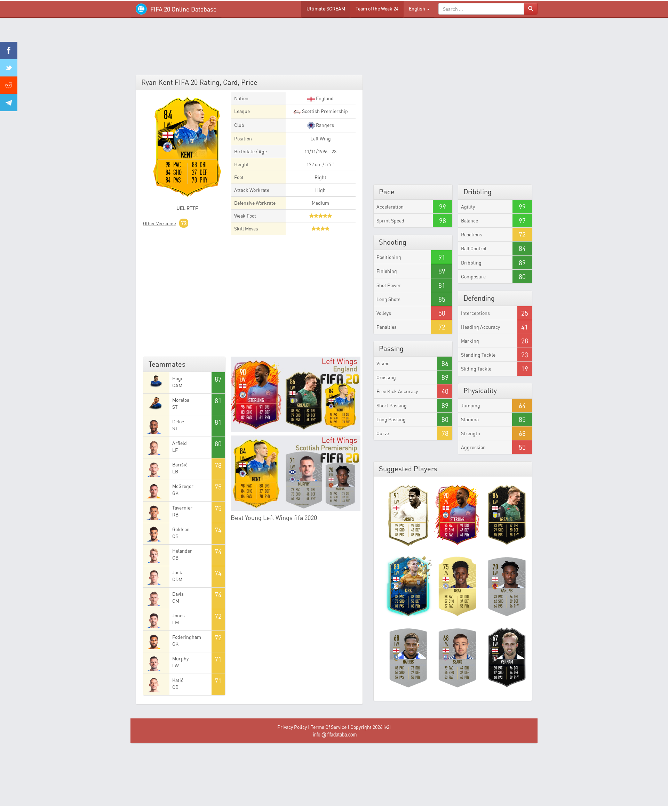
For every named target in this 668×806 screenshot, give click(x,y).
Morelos (180, 400)
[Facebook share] (8, 50)
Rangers (324, 125)
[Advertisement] (334, 49)
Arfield (179, 443)
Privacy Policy (292, 727)
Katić (177, 680)
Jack (177, 572)
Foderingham (186, 637)
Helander (182, 551)
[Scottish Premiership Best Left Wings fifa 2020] (296, 473)
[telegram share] (8, 102)
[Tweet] (8, 67)
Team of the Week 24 (377, 8)
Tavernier (182, 508)
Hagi (177, 378)
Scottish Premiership (324, 111)
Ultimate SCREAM (326, 8)
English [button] (417, 8)
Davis (178, 594)
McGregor (182, 486)
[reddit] (8, 85)
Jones (178, 615)
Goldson (181, 529)
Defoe (178, 421)
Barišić (180, 464)
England (324, 98)
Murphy (180, 658)
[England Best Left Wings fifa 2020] (296, 394)
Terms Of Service (329, 727)
